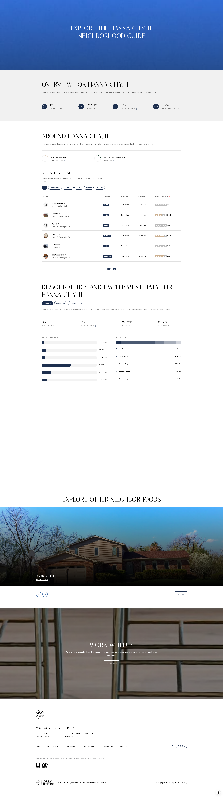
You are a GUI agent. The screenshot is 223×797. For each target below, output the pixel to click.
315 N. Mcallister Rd (59, 206)
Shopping (69, 187)
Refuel (54, 224)
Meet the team (53, 747)
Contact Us (125, 747)
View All (180, 594)
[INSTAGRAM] (178, 746)
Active (79, 187)
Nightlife (101, 187)
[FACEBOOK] (172, 746)
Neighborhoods (88, 747)
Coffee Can (56, 244)
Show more (111, 269)
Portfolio (70, 747)
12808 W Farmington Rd (61, 237)
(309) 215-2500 (42, 733)
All (45, 187)
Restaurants (56, 187)
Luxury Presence (101, 782)
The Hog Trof (56, 234)
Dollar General (57, 203)
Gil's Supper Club (58, 255)
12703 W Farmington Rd (61, 258)
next (45, 594)
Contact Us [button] (111, 663)
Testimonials (107, 747)
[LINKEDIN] (184, 746)
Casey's (55, 213)
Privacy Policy (180, 782)
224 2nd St (56, 247)
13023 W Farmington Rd (61, 216)
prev (38, 594)
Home (38, 747)
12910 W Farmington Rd (61, 227)
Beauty (90, 187)
